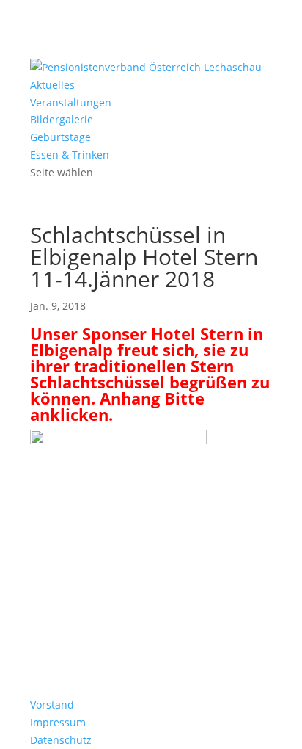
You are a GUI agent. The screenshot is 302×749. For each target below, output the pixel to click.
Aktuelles (52, 85)
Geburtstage (60, 137)
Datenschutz (61, 740)
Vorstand (52, 705)
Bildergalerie (61, 119)
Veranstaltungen (70, 102)
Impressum (58, 722)
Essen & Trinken (69, 155)
